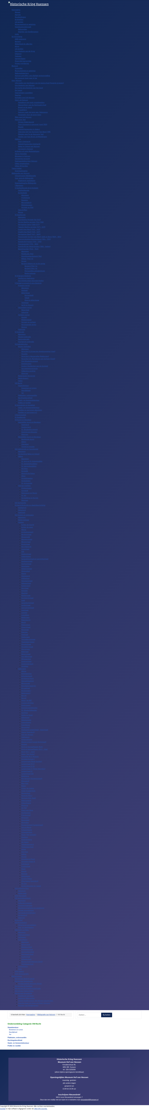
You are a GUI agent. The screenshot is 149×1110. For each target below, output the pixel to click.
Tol (10, 1034)
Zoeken (107, 1015)
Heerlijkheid (13, 1032)
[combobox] (89, 1015)
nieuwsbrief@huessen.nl (89, 1100)
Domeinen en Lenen (16, 1029)
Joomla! (2, 1109)
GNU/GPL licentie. (40, 1109)
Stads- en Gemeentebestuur (18, 1043)
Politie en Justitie (14, 1046)
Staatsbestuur (13, 1027)
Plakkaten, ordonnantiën (17, 1037)
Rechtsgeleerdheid (15, 1040)
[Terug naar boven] (145, 1106)
